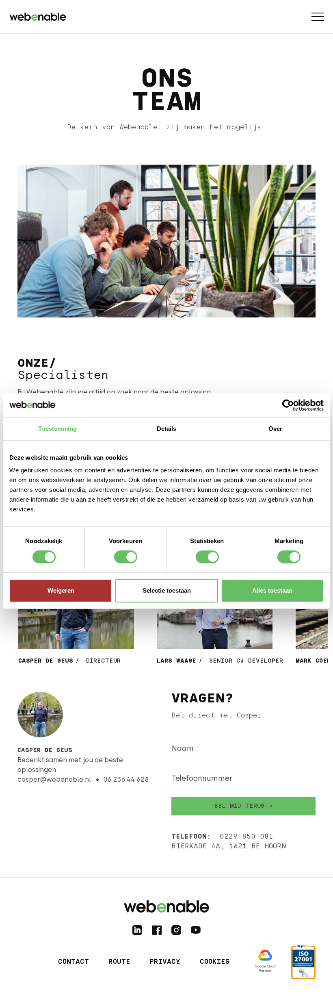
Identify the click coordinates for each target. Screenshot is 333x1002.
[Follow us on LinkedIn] (137, 930)
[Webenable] (37, 15)
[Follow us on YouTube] (196, 930)
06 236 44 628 (126, 779)
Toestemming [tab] (57, 428)
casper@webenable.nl (54, 779)
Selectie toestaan (167, 590)
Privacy (165, 961)
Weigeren (61, 590)
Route (119, 961)
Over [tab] (275, 428)
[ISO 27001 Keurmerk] (303, 962)
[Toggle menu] (317, 16)
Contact (73, 961)
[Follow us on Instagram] (176, 930)
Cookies (214, 961)
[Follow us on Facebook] (157, 930)
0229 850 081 (246, 836)
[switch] (125, 556)
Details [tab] (167, 428)
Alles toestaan (272, 590)
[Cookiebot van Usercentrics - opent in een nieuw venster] (288, 405)
